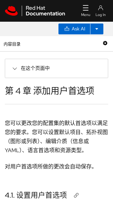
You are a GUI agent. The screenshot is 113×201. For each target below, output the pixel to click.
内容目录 (11, 43)
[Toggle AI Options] (96, 29)
